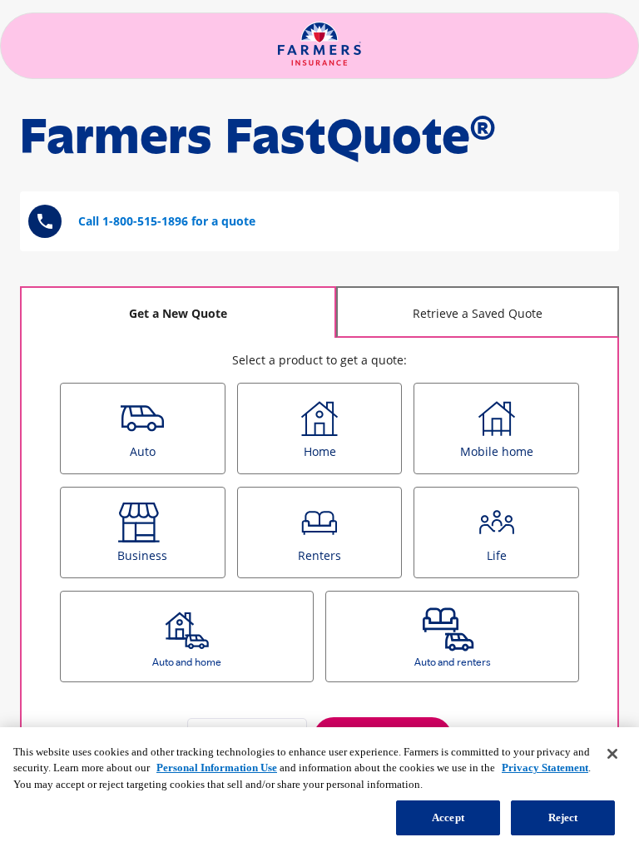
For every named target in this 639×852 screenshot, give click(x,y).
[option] (142, 428)
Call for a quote (166, 221)
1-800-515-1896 (145, 221)
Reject (563, 817)
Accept (448, 817)
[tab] (178, 312)
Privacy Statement (545, 767)
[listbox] (319, 539)
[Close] (612, 754)
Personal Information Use (216, 767)
